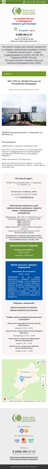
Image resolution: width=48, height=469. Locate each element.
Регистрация (41, 2)
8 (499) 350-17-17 (24, 34)
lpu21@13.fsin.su (27, 197)
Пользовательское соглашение (24, 459)
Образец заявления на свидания (24, 307)
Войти (29, 2)
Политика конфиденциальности (24, 457)
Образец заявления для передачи (24, 310)
